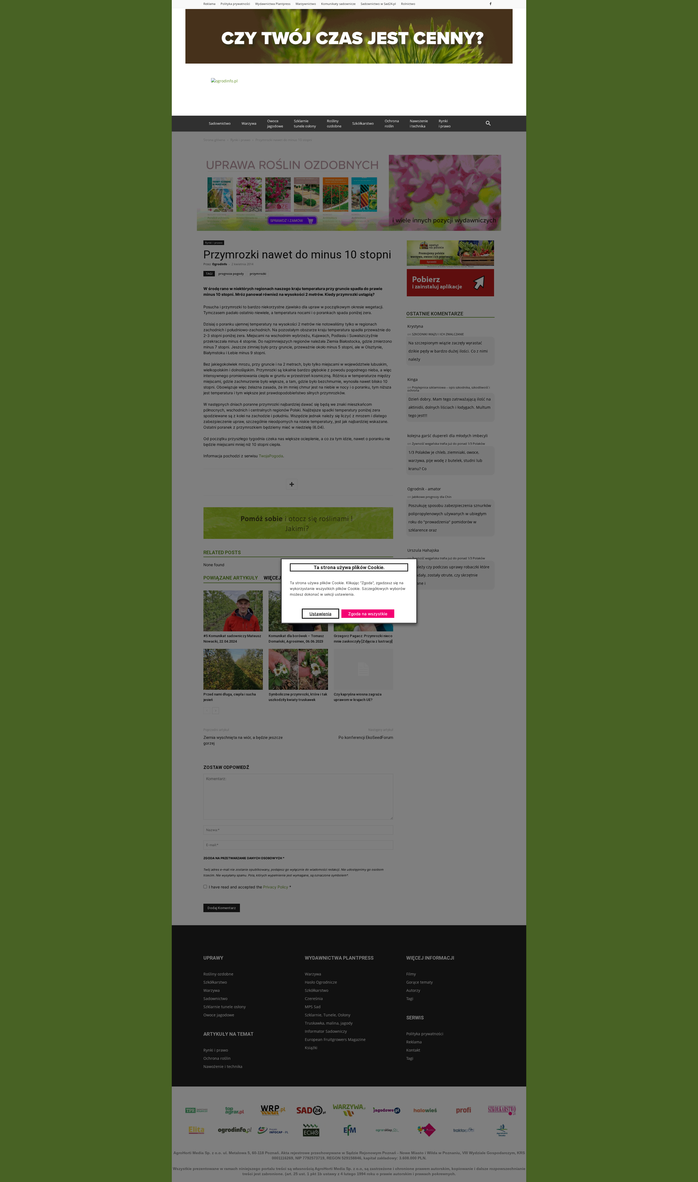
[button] (488, 123)
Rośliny (334, 123)
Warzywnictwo (306, 4)
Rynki (445, 123)
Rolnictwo (408, 4)
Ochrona (392, 123)
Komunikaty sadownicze (338, 4)
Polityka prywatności (235, 4)
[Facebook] (490, 3)
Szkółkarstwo (363, 123)
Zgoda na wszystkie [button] (367, 613)
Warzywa (249, 123)
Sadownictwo (220, 123)
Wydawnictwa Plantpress (272, 4)
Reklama (209, 4)
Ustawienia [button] (320, 613)
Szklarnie (305, 123)
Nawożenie (419, 123)
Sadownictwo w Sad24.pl (378, 4)
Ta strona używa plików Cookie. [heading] (349, 567)
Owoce (275, 123)
